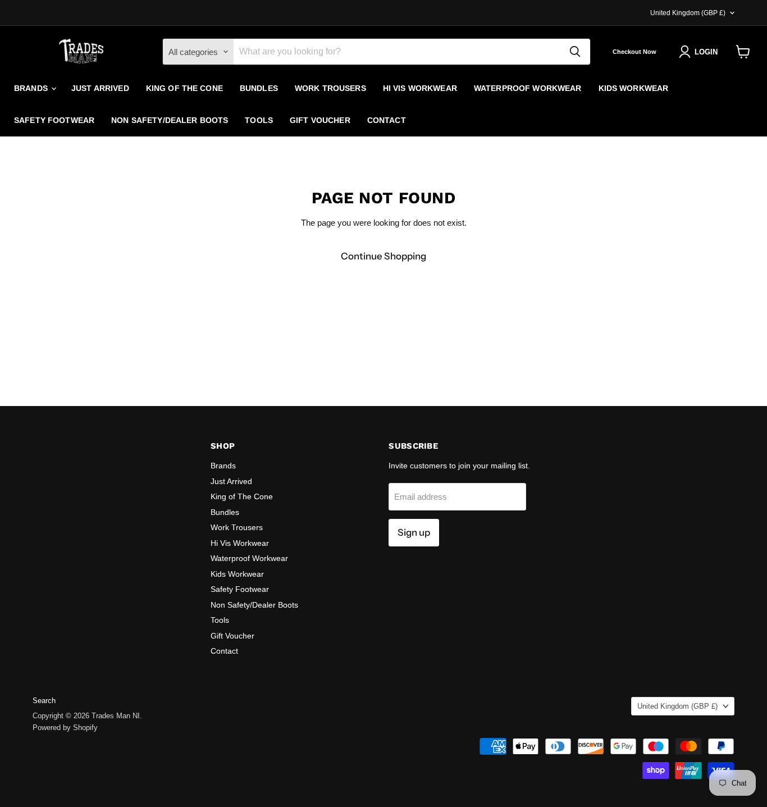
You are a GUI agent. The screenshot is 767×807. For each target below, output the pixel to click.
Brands (32, 88)
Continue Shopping (383, 256)
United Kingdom (687, 13)
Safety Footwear (54, 120)
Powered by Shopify (65, 727)
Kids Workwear (634, 88)
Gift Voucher (320, 120)
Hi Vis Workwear (420, 88)
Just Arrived (100, 88)
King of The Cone (184, 88)
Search (44, 700)
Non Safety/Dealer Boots (169, 120)
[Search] (575, 52)
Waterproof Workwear (528, 88)
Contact (386, 120)
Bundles (259, 88)
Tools (259, 120)
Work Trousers (330, 88)
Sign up (414, 532)
